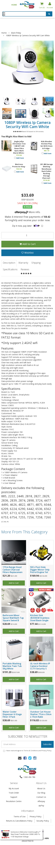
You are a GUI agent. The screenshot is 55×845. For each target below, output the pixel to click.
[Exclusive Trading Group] (27, 4)
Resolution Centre (13, 801)
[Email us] (19, 758)
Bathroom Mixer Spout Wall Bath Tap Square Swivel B (13, 618)
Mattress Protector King (18, 165)
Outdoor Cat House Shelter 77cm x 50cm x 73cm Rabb (40, 714)
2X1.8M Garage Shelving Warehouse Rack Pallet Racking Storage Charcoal (46, 171)
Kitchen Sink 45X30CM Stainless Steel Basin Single (39, 618)
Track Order (14, 792)
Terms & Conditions (31, 751)
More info (34, 212)
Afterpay (41, 801)
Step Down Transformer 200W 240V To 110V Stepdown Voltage (25, 835)
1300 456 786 (29, 777)
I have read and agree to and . (29, 751)
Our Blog (41, 792)
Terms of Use (19, 816)
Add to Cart (29, 244)
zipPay (41, 805)
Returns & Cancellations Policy (19, 820)
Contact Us (41, 797)
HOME (14, 4)
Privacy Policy (46, 751)
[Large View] (6, 101)
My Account (14, 788)
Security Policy (42, 820)
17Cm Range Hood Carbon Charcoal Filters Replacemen (12, 570)
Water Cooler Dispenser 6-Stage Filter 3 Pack (12, 714)
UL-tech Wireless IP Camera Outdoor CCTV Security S (40, 666)
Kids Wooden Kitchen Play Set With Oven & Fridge (46, 144)
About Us (41, 788)
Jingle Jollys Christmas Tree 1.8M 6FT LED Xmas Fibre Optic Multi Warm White (19, 147)
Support (13, 797)
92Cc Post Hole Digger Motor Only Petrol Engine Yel (40, 570)
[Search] (49, 14)
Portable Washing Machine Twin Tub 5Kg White (12, 666)
